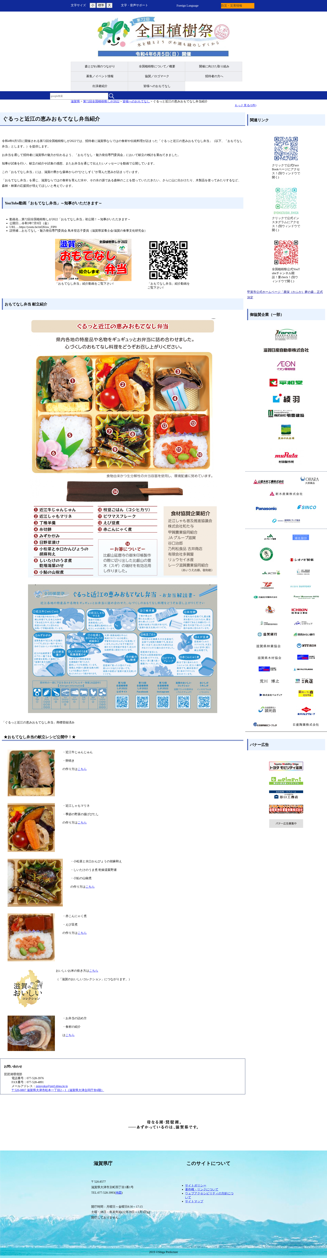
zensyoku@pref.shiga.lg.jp (52, 1086)
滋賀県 (75, 101)
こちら (82, 769)
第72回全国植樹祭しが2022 (101, 101)
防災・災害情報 (231, 5)
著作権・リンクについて (201, 1189)
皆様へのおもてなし (136, 101)
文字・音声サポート (134, 5)
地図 (119, 1192)
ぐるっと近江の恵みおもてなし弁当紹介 (180, 101)
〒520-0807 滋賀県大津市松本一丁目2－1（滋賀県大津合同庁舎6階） (58, 1090)
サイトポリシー (195, 1185)
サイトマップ (194, 1201)
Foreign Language (188, 5)
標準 (101, 5)
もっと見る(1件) (245, 105)
